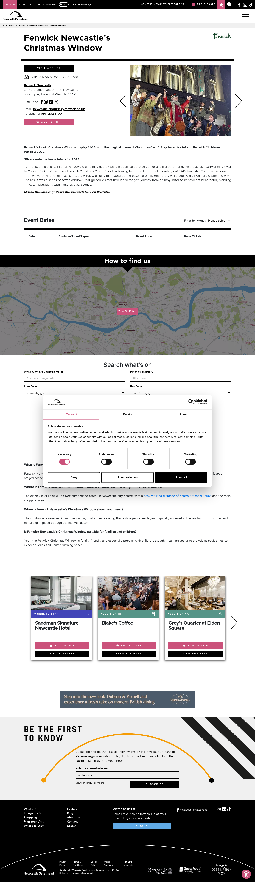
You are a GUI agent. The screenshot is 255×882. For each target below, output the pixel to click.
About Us (73, 817)
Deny (74, 477)
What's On (31, 809)
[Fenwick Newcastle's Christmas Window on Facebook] (42, 102)
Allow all (181, 477)
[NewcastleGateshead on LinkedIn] (224, 809)
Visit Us (10, 4)
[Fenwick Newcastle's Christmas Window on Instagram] (46, 102)
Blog (70, 813)
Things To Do (33, 813)
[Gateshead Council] (190, 870)
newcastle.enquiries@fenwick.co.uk (59, 109)
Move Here (26, 4)
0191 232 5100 (51, 114)
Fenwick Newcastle (37, 85)
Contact (72, 821)
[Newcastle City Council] (161, 870)
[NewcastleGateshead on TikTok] (251, 4)
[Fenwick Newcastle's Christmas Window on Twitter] (56, 102)
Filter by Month (195, 220)
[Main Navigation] (245, 16)
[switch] (106, 462)
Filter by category (141, 371)
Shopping (30, 817)
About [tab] (183, 414)
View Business (62, 653)
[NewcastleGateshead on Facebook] (239, 4)
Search (71, 826)
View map (127, 311)
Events (22, 25)
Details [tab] (127, 414)
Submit (142, 826)
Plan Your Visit (34, 821)
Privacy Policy (92, 783)
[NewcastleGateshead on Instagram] (245, 4)
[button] (122, 100)
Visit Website (49, 68)
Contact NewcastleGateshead (162, 4)
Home (11, 25)
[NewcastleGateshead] (39, 869)
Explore (72, 809)
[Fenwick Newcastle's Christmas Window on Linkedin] (51, 102)
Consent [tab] (71, 414)
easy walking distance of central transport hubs (177, 496)
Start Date (30, 386)
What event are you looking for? (44, 371)
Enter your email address (92, 768)
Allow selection (128, 477)
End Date (136, 386)
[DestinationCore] (221, 870)
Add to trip (51, 122)
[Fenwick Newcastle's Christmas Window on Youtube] (62, 102)
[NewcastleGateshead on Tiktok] (229, 809)
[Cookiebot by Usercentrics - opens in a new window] (191, 402)
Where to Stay (34, 826)
